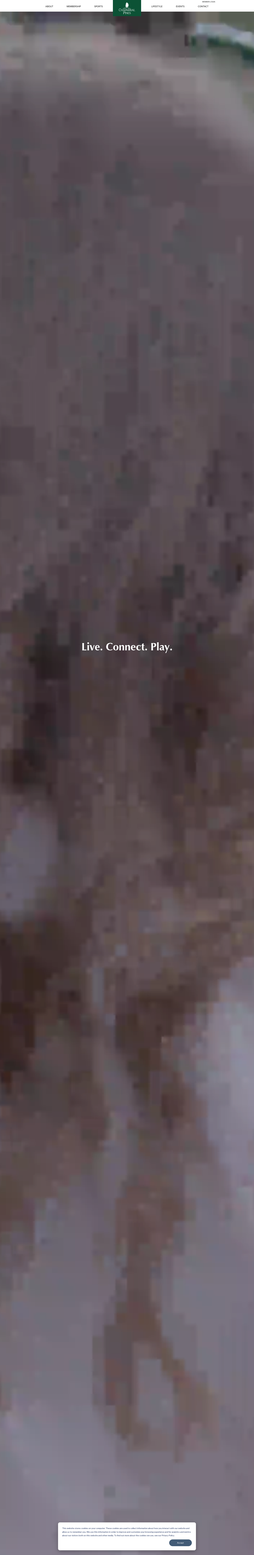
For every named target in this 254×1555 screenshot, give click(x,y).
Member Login (208, 1)
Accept (180, 1542)
